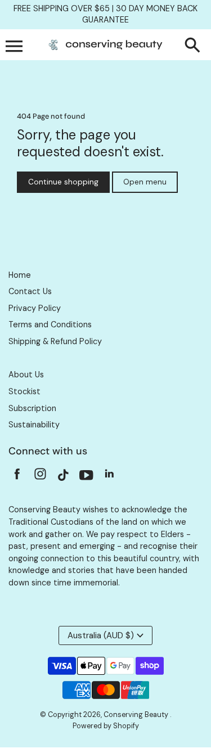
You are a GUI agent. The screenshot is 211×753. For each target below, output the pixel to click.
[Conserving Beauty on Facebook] (17, 477)
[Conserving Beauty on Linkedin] (109, 477)
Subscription (32, 408)
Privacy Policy (34, 308)
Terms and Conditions (50, 324)
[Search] (194, 46)
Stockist (24, 391)
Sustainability (34, 425)
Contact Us (30, 291)
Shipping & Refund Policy (55, 341)
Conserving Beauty (137, 714)
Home (19, 275)
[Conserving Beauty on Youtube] (86, 477)
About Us (26, 374)
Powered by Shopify (106, 726)
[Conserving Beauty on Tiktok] (63, 477)
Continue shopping (63, 182)
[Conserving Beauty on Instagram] (40, 477)
